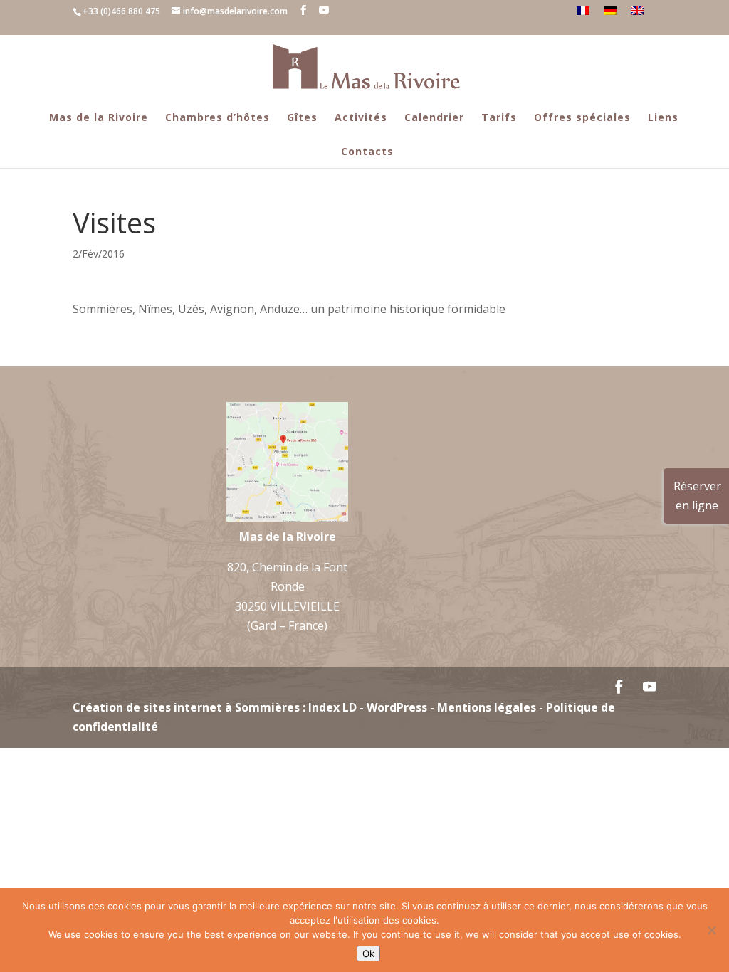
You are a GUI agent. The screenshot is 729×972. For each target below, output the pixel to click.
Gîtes (302, 117)
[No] (711, 930)
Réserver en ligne (697, 495)
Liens (663, 117)
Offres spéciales (582, 117)
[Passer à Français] (583, 10)
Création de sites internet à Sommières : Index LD (215, 707)
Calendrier (434, 117)
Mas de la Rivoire (98, 117)
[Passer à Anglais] (637, 10)
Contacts (367, 151)
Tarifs (499, 117)
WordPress (397, 707)
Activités (361, 117)
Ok (368, 953)
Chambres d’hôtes (217, 117)
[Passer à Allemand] (610, 10)
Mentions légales (486, 707)
